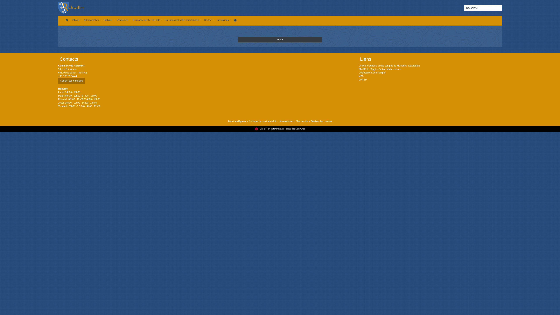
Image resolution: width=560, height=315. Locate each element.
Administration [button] (91, 20)
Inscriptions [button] (223, 20)
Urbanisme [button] (123, 20)
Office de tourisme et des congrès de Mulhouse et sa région (389, 65)
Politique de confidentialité (262, 121)
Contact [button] (208, 20)
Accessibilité (286, 121)
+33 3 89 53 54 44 (67, 76)
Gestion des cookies (321, 121)
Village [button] (76, 20)
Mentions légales (237, 121)
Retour (280, 39)
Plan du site (302, 121)
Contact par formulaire (71, 80)
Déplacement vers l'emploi (372, 72)
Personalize (341, 311)
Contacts (69, 59)
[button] (67, 20)
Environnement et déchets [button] (147, 20)
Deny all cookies (321, 311)
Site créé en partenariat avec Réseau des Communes (282, 129)
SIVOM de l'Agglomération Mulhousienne (380, 69)
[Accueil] (71, 8)
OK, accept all (298, 311)
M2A (361, 76)
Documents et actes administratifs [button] (182, 20)
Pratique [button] (108, 20)
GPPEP (363, 79)
